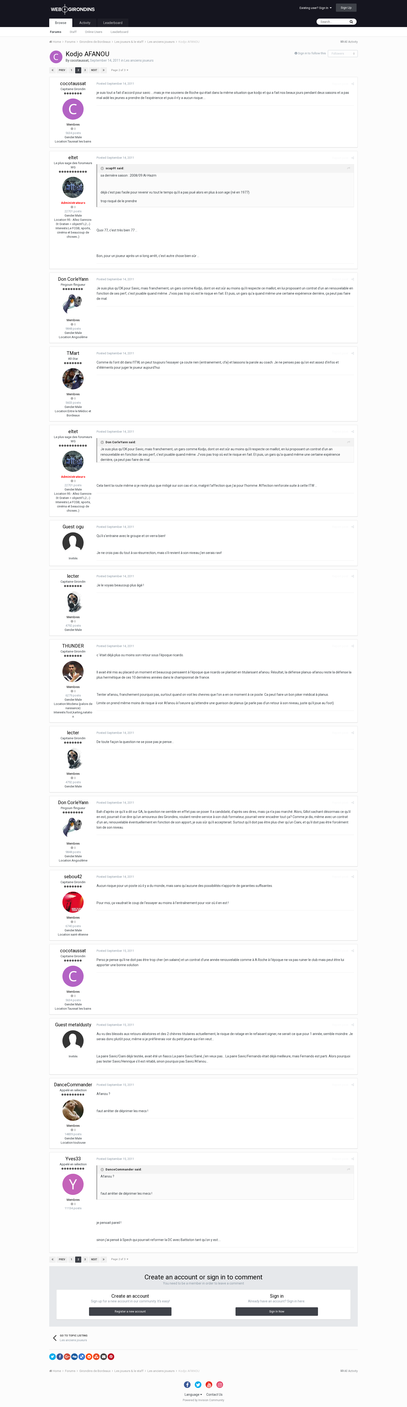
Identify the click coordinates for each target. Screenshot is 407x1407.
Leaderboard (119, 32)
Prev (62, 70)
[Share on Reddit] (89, 1356)
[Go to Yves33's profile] (73, 1184)
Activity (84, 23)
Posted (115, 83)
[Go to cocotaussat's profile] (56, 57)
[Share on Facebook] (60, 1356)
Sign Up (346, 7)
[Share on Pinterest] (111, 1356)
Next (94, 70)
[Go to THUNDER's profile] (73, 671)
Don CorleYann (73, 279)
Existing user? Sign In (315, 8)
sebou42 (73, 876)
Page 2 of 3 (119, 70)
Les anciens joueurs (139, 60)
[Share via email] (103, 1356)
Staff (73, 32)
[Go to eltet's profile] (73, 187)
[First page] (52, 70)
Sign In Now (276, 1311)
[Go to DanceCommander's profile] (73, 1110)
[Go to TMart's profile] (73, 378)
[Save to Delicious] (81, 1356)
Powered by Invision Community (203, 1400)
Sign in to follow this (312, 53)
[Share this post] (352, 84)
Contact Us (214, 1394)
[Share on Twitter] (52, 1356)
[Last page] (103, 70)
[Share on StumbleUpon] (96, 1356)
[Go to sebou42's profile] (73, 902)
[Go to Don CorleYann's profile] (73, 304)
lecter (73, 576)
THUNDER (73, 646)
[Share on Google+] (67, 1356)
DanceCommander (73, 1084)
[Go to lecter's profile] (73, 601)
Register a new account (130, 1311)
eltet (73, 157)
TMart (73, 353)
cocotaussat (79, 60)
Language (192, 1394)
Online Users (93, 32)
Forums (55, 32)
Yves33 (73, 1159)
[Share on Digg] (74, 1356)
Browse (60, 23)
